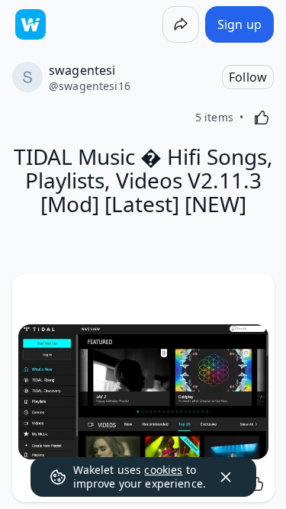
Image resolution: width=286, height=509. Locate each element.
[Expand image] (143, 391)
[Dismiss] (226, 477)
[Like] (261, 117)
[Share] (180, 24)
